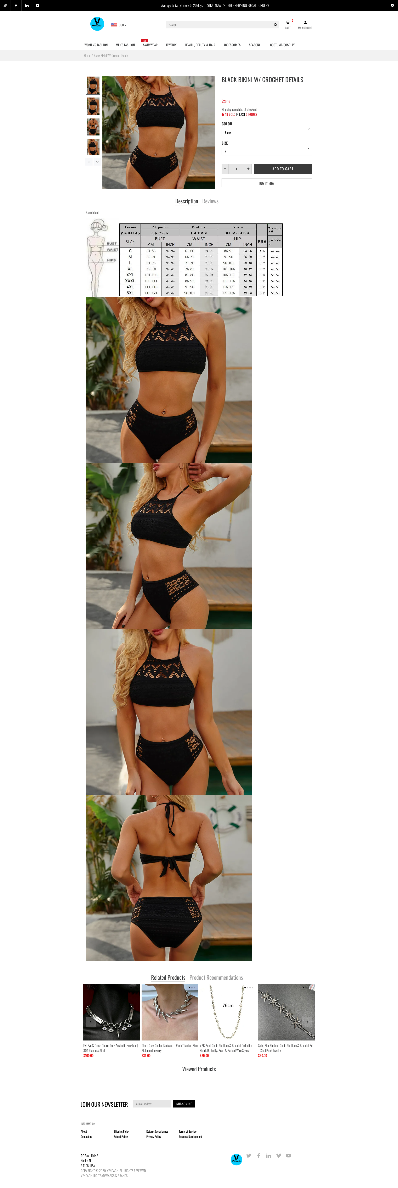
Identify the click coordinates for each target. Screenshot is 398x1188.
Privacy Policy (153, 1136)
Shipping (227, 109)
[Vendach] (97, 24)
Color (227, 123)
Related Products (168, 977)
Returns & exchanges (157, 1131)
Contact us (86, 1136)
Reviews (210, 201)
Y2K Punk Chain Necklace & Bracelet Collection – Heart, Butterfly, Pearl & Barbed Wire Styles (227, 1048)
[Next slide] (307, 1022)
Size (225, 143)
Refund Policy (121, 1136)
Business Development (190, 1136)
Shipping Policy (121, 1131)
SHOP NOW (214, 5)
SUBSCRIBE (184, 1103)
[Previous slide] (91, 1022)
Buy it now (266, 183)
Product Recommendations (216, 977)
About (84, 1131)
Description (186, 201)
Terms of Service (188, 1131)
